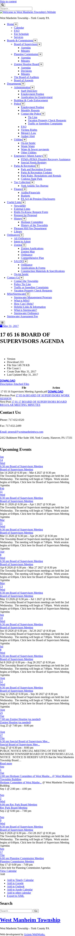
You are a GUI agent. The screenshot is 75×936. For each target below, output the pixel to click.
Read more (6, 763)
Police (17, 103)
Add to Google (15, 883)
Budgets (25, 195)
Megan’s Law (28, 133)
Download (7, 380)
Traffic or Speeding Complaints (45, 123)
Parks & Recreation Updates (36, 172)
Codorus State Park (31, 178)
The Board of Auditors (26, 77)
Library (18, 231)
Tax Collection (22, 182)
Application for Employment (36, 97)
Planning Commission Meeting (17, 861)
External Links (22, 208)
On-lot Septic (28, 143)
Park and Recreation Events (36, 169)
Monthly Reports (30, 110)
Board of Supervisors (25, 44)
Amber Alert (28, 136)
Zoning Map (28, 251)
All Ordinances (22, 238)
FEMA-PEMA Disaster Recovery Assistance (45, 159)
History (18, 218)
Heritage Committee (32, 222)
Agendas (26, 47)
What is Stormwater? (25, 310)
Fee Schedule (21, 33)
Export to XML (15, 895)
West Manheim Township (30, 920)
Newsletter (20, 205)
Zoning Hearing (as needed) (15, 722)
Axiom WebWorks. (34, 934)
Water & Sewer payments (35, 149)
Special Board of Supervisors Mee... (20, 744)
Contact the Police (31, 113)
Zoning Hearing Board (26, 64)
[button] (2, 874)
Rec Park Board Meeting (13, 807)
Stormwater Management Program (33, 297)
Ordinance (26, 254)
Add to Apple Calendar (20, 889)
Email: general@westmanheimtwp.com (21, 431)
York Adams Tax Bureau (34, 185)
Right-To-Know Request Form (31, 212)
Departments (14, 83)
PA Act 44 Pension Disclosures (38, 198)
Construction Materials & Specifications (43, 271)
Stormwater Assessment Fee (22, 316)
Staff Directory (29, 90)
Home (10, 24)
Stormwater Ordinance (26, 313)
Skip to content (8, 1)
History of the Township (34, 225)
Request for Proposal (25, 215)
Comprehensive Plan (32, 257)
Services (18, 37)
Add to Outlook (15, 886)
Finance (18, 189)
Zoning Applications (32, 248)
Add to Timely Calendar (20, 880)
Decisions (26, 70)
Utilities (18, 139)
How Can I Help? (24, 303)
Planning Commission (26, 54)
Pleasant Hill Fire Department (30, 228)
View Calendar (8, 870)
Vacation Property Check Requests (47, 120)
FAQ (17, 30)
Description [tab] (6, 383)
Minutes (25, 50)
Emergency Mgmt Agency (28, 155)
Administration (22, 87)
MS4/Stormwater (16, 293)
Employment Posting (32, 94)
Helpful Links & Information (30, 306)
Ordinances (13, 234)
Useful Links (14, 202)
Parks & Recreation (24, 165)
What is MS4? (22, 300)
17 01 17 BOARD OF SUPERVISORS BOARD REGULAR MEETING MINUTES (33, 403)
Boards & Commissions (20, 40)
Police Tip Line (22, 284)
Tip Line (32, 117)
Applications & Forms (33, 267)
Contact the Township (26, 281)
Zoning (18, 244)
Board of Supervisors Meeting (16, 469)
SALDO (19, 261)
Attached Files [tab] (21, 383)
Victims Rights (29, 129)
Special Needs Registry (34, 162)
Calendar (19, 27)
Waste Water (28, 146)
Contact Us (13, 277)
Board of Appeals (23, 80)
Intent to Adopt (22, 241)
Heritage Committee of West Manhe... (21, 782)
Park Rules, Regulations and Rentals (41, 175)
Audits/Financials (30, 192)
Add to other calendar (19, 892)
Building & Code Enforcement (31, 100)
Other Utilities (28, 152)
